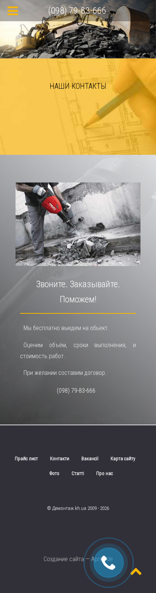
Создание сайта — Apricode (78, 559)
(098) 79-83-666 (76, 390)
